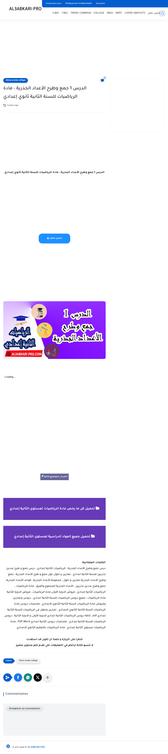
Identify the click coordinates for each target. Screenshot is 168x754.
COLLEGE (99, 13)
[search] (162, 13)
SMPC (118, 13)
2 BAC (55, 13)
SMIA (110, 13)
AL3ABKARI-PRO (25, 9)
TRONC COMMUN (81, 13)
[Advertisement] (84, 49)
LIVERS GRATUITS (135, 13)
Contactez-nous (53, 3)
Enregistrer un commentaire (24, 709)
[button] (18, 677)
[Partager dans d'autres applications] (47, 677)
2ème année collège (15, 80)
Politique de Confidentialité (78, 3)
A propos (100, 3)
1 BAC (65, 13)
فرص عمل (154, 13)
